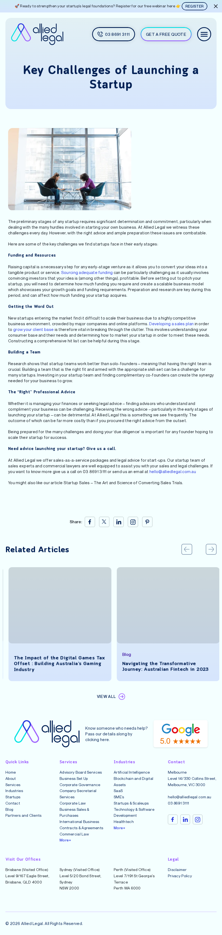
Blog (9, 809)
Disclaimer (177, 869)
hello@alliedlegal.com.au (172, 471)
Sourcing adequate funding (87, 272)
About (10, 778)
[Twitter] (104, 522)
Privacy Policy (180, 875)
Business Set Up (74, 778)
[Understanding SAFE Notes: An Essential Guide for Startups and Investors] (56, 605)
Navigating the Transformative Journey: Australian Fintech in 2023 (162, 666)
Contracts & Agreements (81, 827)
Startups (12, 796)
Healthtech (124, 821)
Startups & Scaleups (131, 802)
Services (12, 784)
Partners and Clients (23, 815)
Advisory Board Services (81, 772)
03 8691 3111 (178, 802)
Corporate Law (73, 802)
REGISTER (194, 6)
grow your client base (33, 329)
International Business (79, 821)
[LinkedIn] (118, 522)
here (104, 739)
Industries (14, 790)
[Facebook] (90, 522)
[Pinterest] (147, 522)
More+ (65, 840)
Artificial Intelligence (132, 772)
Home (10, 772)
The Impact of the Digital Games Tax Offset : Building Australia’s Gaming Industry (56, 664)
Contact (12, 802)
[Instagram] (133, 522)
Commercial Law (74, 833)
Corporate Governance (80, 784)
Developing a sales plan (171, 323)
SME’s (119, 796)
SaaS (118, 790)
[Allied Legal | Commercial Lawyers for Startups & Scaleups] (37, 34)
